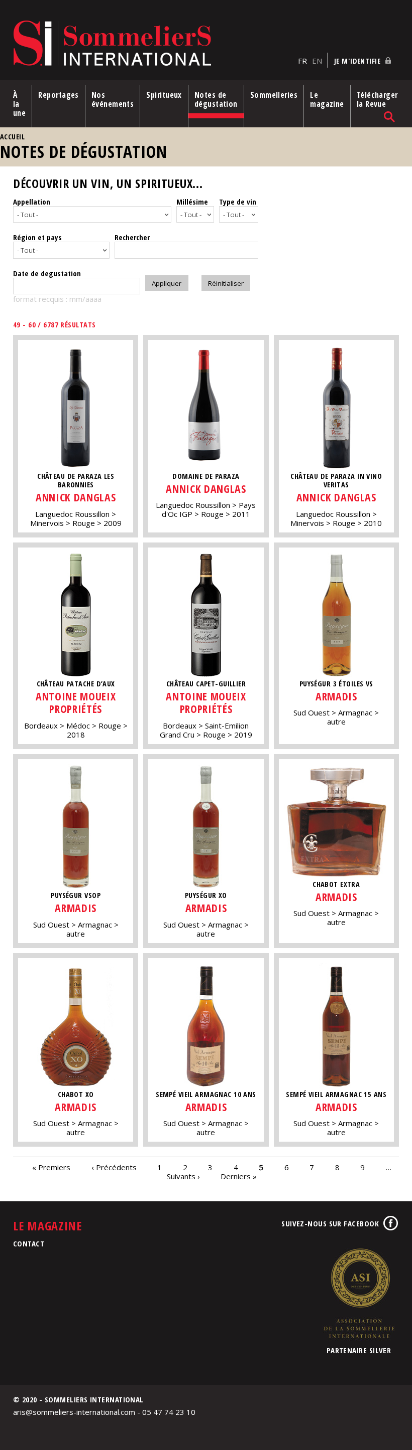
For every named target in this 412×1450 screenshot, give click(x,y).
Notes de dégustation (216, 99)
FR (302, 61)
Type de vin (237, 201)
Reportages (58, 94)
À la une (19, 103)
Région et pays (37, 237)
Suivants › (183, 1176)
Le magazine (327, 99)
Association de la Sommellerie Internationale (359, 1293)
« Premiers (51, 1167)
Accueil (12, 136)
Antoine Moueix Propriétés (76, 702)
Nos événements (112, 99)
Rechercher (132, 237)
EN (317, 61)
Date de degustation (47, 273)
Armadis (336, 696)
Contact (28, 1243)
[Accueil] (153, 44)
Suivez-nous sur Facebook (330, 1223)
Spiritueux (164, 94)
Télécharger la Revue (377, 99)
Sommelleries (273, 94)
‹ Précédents (114, 1167)
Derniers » (239, 1176)
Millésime (192, 201)
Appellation (31, 201)
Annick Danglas (76, 497)
